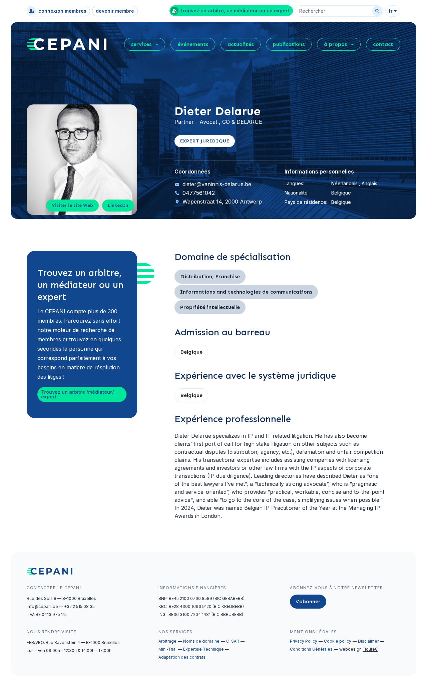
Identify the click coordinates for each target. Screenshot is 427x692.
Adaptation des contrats (181, 657)
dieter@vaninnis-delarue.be (216, 184)
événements (192, 44)
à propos (335, 44)
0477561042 (198, 193)
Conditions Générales (311, 649)
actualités (241, 44)
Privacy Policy (303, 641)
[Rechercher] (377, 11)
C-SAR (232, 641)
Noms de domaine (201, 641)
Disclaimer (368, 641)
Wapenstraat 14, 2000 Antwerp (222, 201)
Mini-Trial (167, 649)
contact (383, 44)
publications (289, 44)
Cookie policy (337, 641)
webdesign (358, 649)
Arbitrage (167, 641)
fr (391, 11)
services (141, 44)
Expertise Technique (203, 649)
